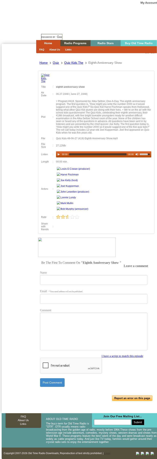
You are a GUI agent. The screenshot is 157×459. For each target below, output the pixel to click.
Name (43, 272)
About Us (54, 49)
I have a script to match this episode (122, 356)
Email (61, 291)
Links (68, 49)
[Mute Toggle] (137, 154)
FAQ (41, 49)
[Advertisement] (18, 117)
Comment (45, 310)
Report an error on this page (132, 398)
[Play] (58, 154)
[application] (103, 154)
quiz (56, 62)
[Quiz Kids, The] (45, 81)
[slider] (145, 154)
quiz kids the (73, 62)
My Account (148, 2)
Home (22, 29)
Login (107, 453)
